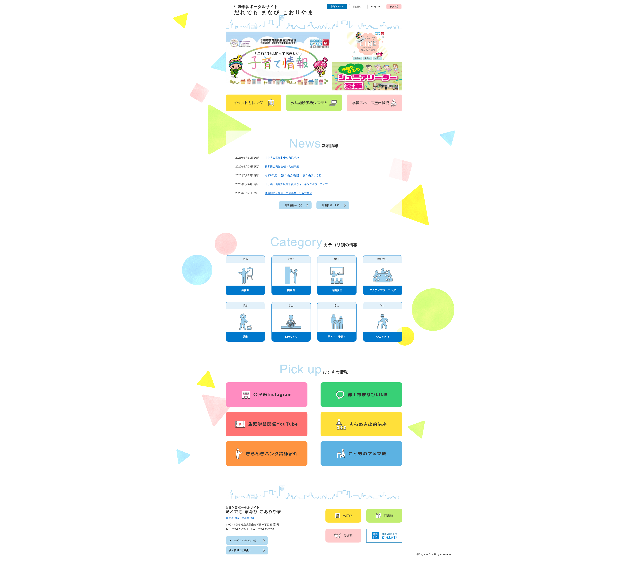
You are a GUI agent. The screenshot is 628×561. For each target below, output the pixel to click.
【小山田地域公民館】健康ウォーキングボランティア (296, 184)
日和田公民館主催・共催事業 (282, 166)
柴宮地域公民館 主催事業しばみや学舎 (288, 193)
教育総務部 (232, 518)
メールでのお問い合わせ (242, 540)
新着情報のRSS (331, 205)
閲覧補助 (357, 6)
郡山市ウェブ (337, 6)
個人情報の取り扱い (240, 550)
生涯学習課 (247, 518)
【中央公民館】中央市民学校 (282, 157)
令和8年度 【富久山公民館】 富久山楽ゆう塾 (293, 175)
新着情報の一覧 (293, 205)
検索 (392, 6)
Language (375, 6)
